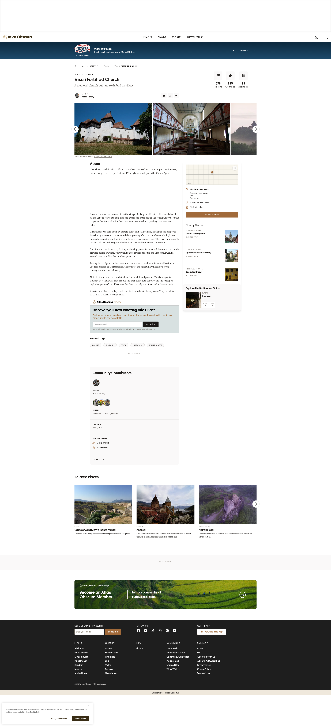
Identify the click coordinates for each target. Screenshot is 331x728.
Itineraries (110, 657)
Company (202, 643)
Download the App (214, 632)
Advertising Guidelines (208, 661)
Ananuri (141, 530)
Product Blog (173, 661)
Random (78, 665)
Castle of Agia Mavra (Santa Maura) (95, 530)
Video (108, 665)
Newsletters (111, 673)
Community (173, 643)
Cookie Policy (204, 669)
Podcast (109, 669)
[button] (218, 75)
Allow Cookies (80, 718)
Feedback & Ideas (176, 653)
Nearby (78, 669)
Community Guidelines (178, 657)
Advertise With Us (206, 657)
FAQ (199, 653)
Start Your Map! (240, 50)
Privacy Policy (140, 329)
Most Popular (81, 657)
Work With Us (173, 669)
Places (78, 643)
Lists (107, 661)
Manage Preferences (59, 718)
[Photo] (231, 236)
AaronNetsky (99, 393)
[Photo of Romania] (193, 300)
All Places (79, 648)
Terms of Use (152, 329)
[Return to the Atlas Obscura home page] (18, 37)
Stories (108, 648)
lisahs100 (97, 414)
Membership (173, 648)
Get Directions (212, 215)
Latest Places (81, 653)
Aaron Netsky (88, 97)
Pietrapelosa (206, 530)
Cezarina (106, 414)
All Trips (139, 648)
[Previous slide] (75, 129)
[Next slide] (256, 129)
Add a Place (80, 673)
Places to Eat (80, 661)
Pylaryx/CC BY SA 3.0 (103, 157)
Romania (206, 296)
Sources (96, 459)
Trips (138, 643)
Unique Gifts (173, 665)
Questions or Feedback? (165, 693)
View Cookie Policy (33, 712)
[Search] (326, 37)
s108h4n (115, 414)
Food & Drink (111, 653)
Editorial (110, 643)
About (200, 648)
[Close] (88, 706)
